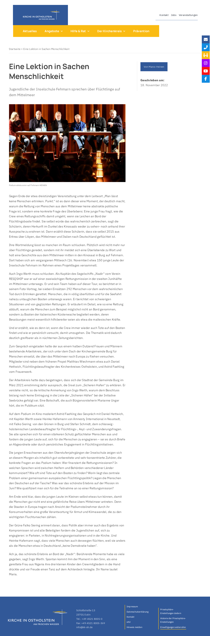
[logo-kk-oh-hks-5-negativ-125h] (40, 11)
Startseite (15, 49)
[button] (173, 611)
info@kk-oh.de (84, 627)
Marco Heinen (156, 66)
